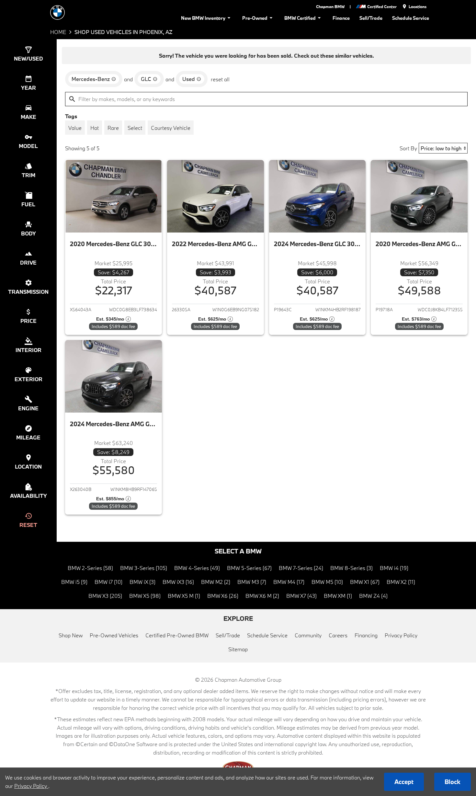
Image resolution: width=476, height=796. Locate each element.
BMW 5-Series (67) (249, 567)
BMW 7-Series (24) (301, 567)
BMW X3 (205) (105, 595)
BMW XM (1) (338, 595)
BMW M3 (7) (251, 581)
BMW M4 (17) (288, 581)
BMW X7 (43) (301, 595)
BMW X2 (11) (401, 581)
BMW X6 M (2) (262, 595)
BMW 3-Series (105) (143, 567)
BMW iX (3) (142, 581)
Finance (341, 18)
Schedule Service (410, 18)
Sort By (408, 148)
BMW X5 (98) (145, 595)
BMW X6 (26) (222, 595)
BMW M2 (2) (215, 581)
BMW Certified (300, 18)
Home (58, 31)
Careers (338, 635)
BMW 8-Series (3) (351, 567)
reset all (220, 79)
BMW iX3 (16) (178, 581)
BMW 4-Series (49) (197, 567)
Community (308, 635)
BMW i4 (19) (394, 567)
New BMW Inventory (203, 18)
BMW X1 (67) (365, 581)
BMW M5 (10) (327, 581)
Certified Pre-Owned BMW (177, 635)
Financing (366, 635)
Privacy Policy (401, 635)
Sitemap (238, 649)
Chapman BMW (330, 6)
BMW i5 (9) (74, 581)
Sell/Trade (370, 18)
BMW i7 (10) (108, 581)
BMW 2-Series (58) (90, 567)
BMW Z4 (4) (373, 595)
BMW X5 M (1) (184, 595)
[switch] (75, 127)
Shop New (71, 635)
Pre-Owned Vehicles (114, 635)
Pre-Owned (254, 18)
